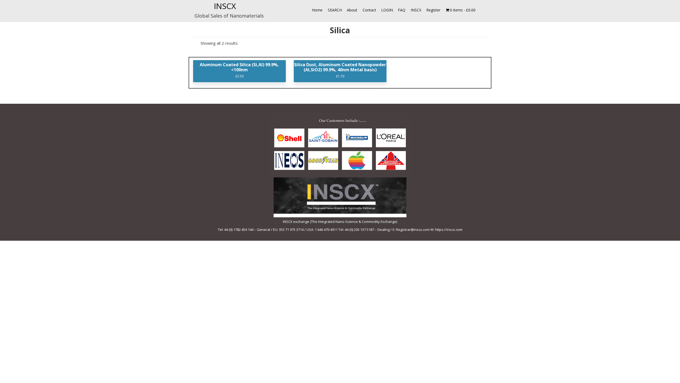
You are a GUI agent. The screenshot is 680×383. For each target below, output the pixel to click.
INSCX (225, 6)
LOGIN (387, 10)
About (352, 10)
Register (433, 10)
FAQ (401, 10)
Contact (369, 10)
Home (317, 10)
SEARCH (335, 10)
